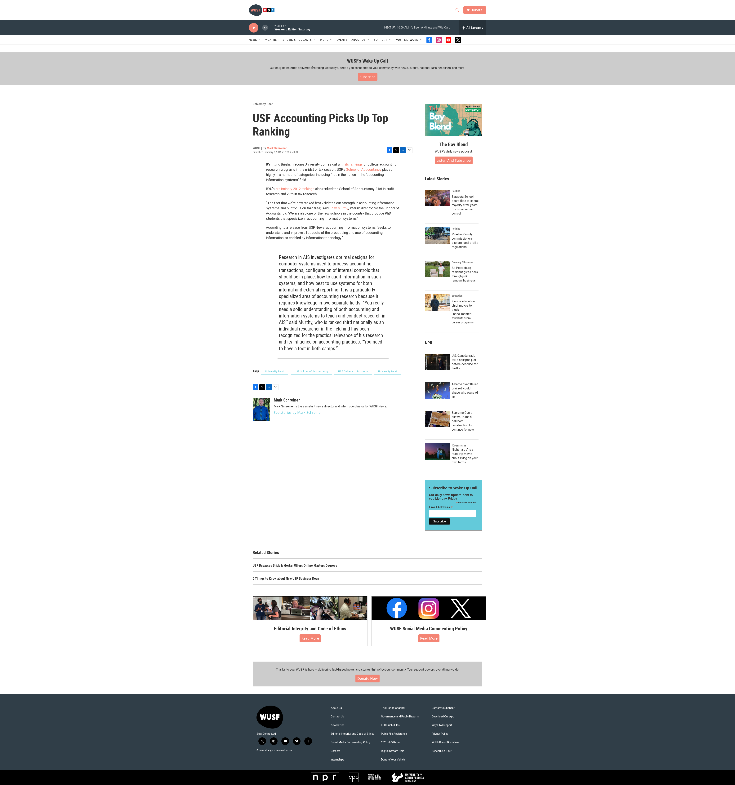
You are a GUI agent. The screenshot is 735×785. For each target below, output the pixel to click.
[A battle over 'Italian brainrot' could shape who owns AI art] (437, 390)
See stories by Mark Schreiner (298, 412)
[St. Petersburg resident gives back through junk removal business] (437, 269)
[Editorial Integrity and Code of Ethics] (310, 608)
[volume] (265, 28)
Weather (272, 39)
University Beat (263, 104)
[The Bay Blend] (453, 120)
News (253, 39)
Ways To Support (442, 725)
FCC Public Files (390, 725)
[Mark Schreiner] (261, 409)
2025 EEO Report (391, 742)
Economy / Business (462, 262)
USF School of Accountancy (311, 371)
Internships (337, 759)
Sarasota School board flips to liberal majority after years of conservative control (465, 205)
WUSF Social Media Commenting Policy (428, 629)
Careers (335, 751)
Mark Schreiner (277, 148)
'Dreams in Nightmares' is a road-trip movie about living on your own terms (465, 454)
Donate (476, 10)
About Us (336, 708)
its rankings (353, 164)
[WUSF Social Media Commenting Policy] (429, 608)
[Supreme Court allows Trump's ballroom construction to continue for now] (437, 419)
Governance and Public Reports (400, 716)
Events (342, 39)
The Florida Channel (393, 708)
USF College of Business (353, 371)
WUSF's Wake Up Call (367, 61)
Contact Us (337, 716)
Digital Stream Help (392, 751)
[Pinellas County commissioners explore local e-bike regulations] (437, 235)
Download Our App (443, 716)
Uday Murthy (338, 208)
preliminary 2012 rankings (295, 189)
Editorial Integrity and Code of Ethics (310, 629)
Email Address (441, 507)
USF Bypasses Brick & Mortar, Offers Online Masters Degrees (295, 565)
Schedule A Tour (442, 751)
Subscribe (368, 76)
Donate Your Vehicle (393, 759)
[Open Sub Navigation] (259, 39)
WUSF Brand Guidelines (446, 742)
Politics (456, 191)
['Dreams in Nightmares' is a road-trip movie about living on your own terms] (437, 451)
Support (380, 39)
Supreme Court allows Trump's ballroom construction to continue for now (463, 421)
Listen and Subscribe (454, 160)
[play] (254, 28)
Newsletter (337, 725)
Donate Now (367, 678)
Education (457, 295)
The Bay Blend (453, 144)
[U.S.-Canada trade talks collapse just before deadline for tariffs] (437, 362)
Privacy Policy (440, 733)
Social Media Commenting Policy (350, 742)
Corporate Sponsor (443, 708)
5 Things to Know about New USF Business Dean (286, 578)
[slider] (271, 28)
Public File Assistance (394, 733)
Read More (310, 638)
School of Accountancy (363, 169)
